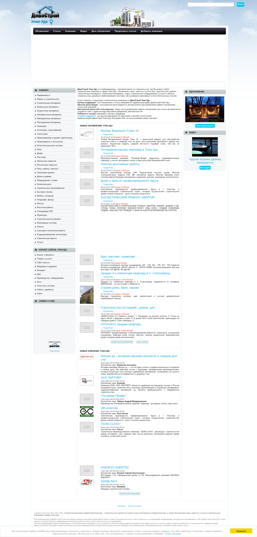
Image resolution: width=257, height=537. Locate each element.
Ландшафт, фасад (45, 200)
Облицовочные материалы (49, 118)
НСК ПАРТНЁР (111, 377)
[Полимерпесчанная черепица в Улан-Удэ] (87, 149)
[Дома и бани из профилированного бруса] (87, 180)
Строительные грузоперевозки (50, 188)
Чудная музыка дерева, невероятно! (205, 160)
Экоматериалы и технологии (50, 142)
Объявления (42, 31)
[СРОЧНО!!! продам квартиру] (87, 323)
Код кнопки (55, 351)
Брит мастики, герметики (118, 256)
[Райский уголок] (204, 97)
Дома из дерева (44, 176)
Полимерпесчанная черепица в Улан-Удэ (129, 149)
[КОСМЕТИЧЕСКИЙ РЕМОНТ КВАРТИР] (87, 196)
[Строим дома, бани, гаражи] (87, 287)
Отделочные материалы (48, 111)
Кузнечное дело (44, 184)
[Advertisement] (122, 58)
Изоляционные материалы (49, 122)
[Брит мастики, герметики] (87, 256)
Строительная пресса (47, 238)
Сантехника (42, 134)
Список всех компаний (130, 493)
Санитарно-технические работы (51, 230)
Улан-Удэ (105, 363)
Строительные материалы (49, 103)
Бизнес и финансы (45, 255)
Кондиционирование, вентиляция (52, 234)
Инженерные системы (47, 223)
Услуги (40, 242)
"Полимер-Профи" (113, 395)
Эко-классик (109, 408)
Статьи (57, 31)
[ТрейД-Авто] (87, 480)
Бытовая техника (44, 192)
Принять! (241, 531)
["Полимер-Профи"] (87, 395)
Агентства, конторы (46, 286)
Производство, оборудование (50, 278)
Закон (39, 293)
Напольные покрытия (46, 161)
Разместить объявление (122, 342)
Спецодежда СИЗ (45, 211)
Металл (40, 203)
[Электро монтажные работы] (87, 163)
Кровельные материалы (48, 107)
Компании (70, 31)
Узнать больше (173, 533)
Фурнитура (42, 215)
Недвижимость (43, 95)
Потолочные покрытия (47, 165)
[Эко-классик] (87, 407)
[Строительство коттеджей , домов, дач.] (87, 307)
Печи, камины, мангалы (47, 169)
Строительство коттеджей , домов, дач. (128, 307)
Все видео (205, 168)
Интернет (41, 270)
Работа (40, 227)
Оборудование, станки (47, 180)
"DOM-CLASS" (110, 423)
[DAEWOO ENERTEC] (87, 466)
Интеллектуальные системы (50, 145)
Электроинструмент (46, 172)
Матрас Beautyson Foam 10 (120, 130)
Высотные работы (45, 207)
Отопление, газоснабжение (49, 130)
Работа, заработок (45, 290)
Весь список (142, 342)
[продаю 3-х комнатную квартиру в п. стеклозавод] (87, 272)
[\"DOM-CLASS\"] (87, 423)
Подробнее (108, 134)
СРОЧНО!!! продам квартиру (121, 324)
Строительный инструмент (49, 219)
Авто (39, 282)
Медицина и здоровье (47, 266)
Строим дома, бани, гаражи (120, 287)
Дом (39, 274)
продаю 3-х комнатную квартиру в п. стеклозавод (135, 273)
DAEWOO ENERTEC (115, 467)
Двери (40, 153)
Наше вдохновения (205, 126)
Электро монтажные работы (120, 164)
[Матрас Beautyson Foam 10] (87, 130)
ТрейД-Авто (109, 481)
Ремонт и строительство (48, 99)
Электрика (41, 126)
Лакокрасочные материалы (49, 114)
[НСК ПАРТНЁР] (87, 377)
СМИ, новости (43, 262)
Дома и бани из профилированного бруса (129, 180)
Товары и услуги (44, 259)
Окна (39, 149)
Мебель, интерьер (45, 196)
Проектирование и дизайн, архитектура (54, 138)
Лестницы (41, 157)
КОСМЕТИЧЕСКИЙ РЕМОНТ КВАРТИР (128, 197)
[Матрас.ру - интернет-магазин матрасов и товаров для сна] (87, 355)
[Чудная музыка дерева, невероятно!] (205, 138)
